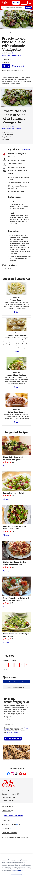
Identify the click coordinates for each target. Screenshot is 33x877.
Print (4, 161)
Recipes (10, 33)
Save (7, 66)
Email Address (9, 720)
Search (28, 7)
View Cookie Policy (17, 870)
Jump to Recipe (19, 66)
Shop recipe (26, 149)
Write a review (6, 55)
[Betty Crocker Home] (5, 3)
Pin (4, 156)
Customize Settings (16, 874)
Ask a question (16, 55)
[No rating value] (7, 53)
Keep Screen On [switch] (4, 171)
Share (4, 165)
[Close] (31, 856)
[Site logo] (9, 784)
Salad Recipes (19, 33)
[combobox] (14, 8)
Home (4, 33)
